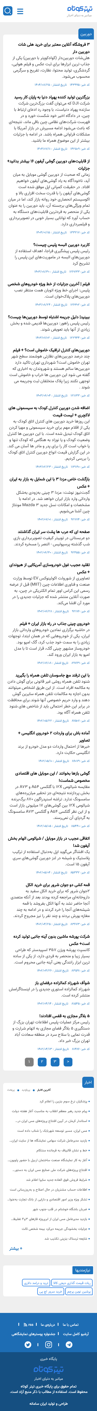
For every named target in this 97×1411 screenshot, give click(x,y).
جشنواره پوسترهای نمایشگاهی (33, 1334)
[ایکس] (28, 1344)
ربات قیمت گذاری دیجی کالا (72, 1283)
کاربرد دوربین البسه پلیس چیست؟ (61, 245)
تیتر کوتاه (28, 1387)
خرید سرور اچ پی (50, 1291)
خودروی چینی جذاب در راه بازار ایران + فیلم (55, 624)
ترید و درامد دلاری (36, 1283)
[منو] (20, 11)
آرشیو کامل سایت (75, 1334)
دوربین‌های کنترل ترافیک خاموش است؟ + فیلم (51, 350)
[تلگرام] (68, 1344)
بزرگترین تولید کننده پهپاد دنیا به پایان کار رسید (52, 97)
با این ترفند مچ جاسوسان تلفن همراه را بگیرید (53, 675)
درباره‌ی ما (47, 1325)
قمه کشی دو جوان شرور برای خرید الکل (58, 885)
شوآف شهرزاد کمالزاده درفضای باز (62, 983)
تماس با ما (70, 1325)
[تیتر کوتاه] (80, 9)
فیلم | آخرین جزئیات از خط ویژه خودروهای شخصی (49, 284)
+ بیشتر (15, 1249)
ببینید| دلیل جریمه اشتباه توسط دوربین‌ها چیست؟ (49, 317)
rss (30, 1325)
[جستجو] (7, 10)
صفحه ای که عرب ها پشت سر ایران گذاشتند (54, 532)
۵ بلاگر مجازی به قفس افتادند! (64, 1016)
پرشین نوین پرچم (79, 1291)
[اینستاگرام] (47, 1344)
